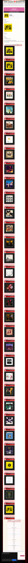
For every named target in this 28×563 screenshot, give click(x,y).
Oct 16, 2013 (12, 103)
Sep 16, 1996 (12, 177)
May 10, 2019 (12, 73)
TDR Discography (12, 59)
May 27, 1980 (12, 473)
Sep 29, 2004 (12, 147)
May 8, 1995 (13, 221)
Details (5, 73)
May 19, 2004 (12, 162)
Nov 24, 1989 (12, 236)
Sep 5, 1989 (13, 251)
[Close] (16, 552)
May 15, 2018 (12, 88)
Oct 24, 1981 (12, 399)
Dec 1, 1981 (13, 384)
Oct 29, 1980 (12, 458)
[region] (9, 557)
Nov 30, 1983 (12, 295)
